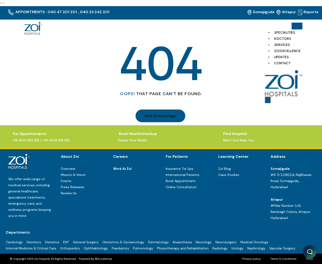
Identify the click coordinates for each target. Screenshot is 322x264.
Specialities (284, 32)
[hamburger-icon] (297, 26)
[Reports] (300, 12)
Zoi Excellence (287, 51)
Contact (282, 63)
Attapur (289, 11)
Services (282, 45)
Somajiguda (263, 11)
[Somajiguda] (249, 12)
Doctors (282, 39)
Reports (311, 11)
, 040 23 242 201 (93, 11)
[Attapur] (278, 12)
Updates (281, 57)
